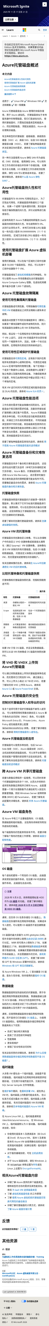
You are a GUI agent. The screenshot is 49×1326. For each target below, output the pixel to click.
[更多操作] (44, 36)
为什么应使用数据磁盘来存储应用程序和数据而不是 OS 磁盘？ (24, 1056)
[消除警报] (44, 4)
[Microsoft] (24, 30)
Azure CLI (7, 688)
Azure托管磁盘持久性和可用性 (17, 79)
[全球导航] (2, 29)
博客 (28, 1314)
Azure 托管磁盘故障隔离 (14, 86)
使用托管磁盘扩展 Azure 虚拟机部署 (20, 82)
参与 (37, 1314)
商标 (4, 1322)
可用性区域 (20, 358)
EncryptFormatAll (31, 1168)
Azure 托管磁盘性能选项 (14, 90)
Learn (5, 36)
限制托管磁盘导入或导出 (26, 732)
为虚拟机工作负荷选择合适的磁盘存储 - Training (23, 1257)
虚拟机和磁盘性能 (21, 1193)
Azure (13, 36)
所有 (35, 1164)
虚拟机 (23, 36)
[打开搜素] (39, 29)
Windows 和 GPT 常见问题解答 (17, 965)
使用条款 (33, 1318)
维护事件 (8, 1091)
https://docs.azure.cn (16, 55)
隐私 (4, 1318)
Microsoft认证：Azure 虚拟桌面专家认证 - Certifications (20, 1274)
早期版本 (19, 1314)
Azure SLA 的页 (33, 391)
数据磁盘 (36, 946)
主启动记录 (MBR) (35, 938)
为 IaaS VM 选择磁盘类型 (24, 1189)
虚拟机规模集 (23, 274)
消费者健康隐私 (18, 1318)
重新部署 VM (28, 1091)
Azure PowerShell (24, 688)
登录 (45, 30)
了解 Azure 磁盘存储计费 (19, 1209)
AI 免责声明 (7, 1314)
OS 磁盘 (13, 901)
